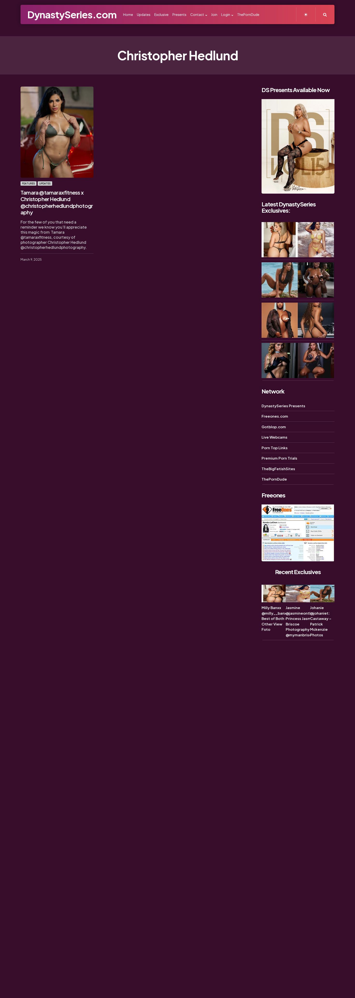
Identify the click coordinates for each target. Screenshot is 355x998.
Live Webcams (274, 437)
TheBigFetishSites (278, 468)
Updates (45, 183)
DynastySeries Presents (283, 405)
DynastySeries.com (71, 14)
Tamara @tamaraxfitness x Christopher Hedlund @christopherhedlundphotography (57, 202)
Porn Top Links (275, 447)
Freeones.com (275, 416)
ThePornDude (274, 479)
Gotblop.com (274, 426)
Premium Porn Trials (279, 458)
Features (28, 183)
